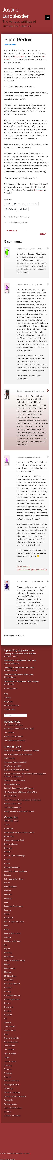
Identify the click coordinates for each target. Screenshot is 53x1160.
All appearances (10, 688)
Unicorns (7, 1069)
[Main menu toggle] (47, 17)
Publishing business (12, 999)
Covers (7, 860)
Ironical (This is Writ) (12, 933)
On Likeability (9, 758)
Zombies (7, 1112)
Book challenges (11, 844)
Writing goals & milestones (15, 1096)
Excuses (7, 875)
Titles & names (10, 1053)
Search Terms (9, 1030)
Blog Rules (8, 701)
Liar (5, 945)
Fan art (7, 883)
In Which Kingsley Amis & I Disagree (19, 788)
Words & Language (23, 217)
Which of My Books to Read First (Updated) (21, 750)
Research (8, 1015)
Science (7, 1022)
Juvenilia (7, 937)
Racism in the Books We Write (16, 770)
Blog (6, 694)
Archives (7, 698)
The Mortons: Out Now (13, 725)
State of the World (11, 1038)
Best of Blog (9, 836)
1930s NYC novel (11, 821)
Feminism (8, 894)
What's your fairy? (11, 1085)
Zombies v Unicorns (12, 1116)
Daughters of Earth (12, 867)
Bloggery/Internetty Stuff (14, 840)
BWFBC (7, 852)
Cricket (7, 863)
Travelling (8, 1065)
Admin (7, 825)
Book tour (8, 848)
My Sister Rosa (10, 976)
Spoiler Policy (9, 709)
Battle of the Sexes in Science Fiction (19, 832)
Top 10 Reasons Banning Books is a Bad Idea (22, 800)
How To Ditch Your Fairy (14, 922)
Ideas (6, 925)
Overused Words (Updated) (15, 762)
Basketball (8, 828)
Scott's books (9, 1026)
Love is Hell (9, 957)
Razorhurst (8, 1007)
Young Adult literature (13, 1108)
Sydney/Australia (11, 1042)
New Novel (8, 980)
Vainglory (8, 1073)
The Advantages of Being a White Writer (20, 792)
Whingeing (8, 1088)
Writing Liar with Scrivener (14, 780)
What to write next (11, 1081)
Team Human (9, 1046)
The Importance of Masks (14, 740)
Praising (7, 991)
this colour (38, 190)
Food (6, 902)
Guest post (8, 918)
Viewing (7, 1077)
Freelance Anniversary (13, 906)
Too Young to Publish (12, 807)
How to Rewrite (10, 796)
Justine (19, 391)
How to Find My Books (13, 736)
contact (27, 1153)
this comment (20, 56)
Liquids (7, 949)
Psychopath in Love (12, 995)
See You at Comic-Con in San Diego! (19, 729)
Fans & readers (10, 887)
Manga (7, 964)
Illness (6, 929)
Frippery (7, 910)
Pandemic (8, 988)
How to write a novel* (13, 804)
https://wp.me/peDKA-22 (19, 222)
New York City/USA (12, 984)
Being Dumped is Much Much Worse (19, 811)
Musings (7, 972)
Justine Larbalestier (16, 12)
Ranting (7, 1003)
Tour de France (10, 1061)
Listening (7, 953)
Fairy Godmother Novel (13, 879)
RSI (5, 1019)
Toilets (6, 1057)
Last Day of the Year (12, 941)
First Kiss (8, 898)
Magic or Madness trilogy (14, 960)
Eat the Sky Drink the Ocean (15, 871)
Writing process (10, 1104)
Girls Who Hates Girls (12, 766)
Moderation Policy (11, 705)
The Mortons (9, 733)
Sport (6, 1034)
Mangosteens (9, 968)
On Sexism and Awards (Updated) (18, 754)
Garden (7, 914)
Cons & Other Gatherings (14, 856)
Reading (13, 217)
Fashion (7, 891)
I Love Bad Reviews (12, 784)
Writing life (8, 1100)
